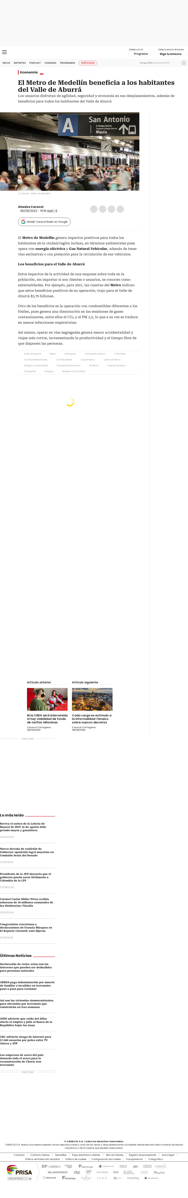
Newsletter (176, 63)
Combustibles (64, 359)
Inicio (6, 62)
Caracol (160, 1166)
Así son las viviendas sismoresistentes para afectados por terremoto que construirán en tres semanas (26, 1004)
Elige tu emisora (170, 54)
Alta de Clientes (114, 1155)
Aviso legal (168, 1155)
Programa (141, 54)
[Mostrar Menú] (4, 52)
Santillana (84, 1166)
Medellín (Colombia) (73, 371)
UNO (75, 1171)
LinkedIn (111, 209)
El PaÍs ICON (100, 1177)
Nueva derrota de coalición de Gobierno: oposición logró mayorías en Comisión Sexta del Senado (27, 852)
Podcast (35, 62)
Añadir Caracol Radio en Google (47, 222)
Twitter (102, 209)
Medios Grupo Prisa (19, 1178)
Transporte (30, 371)
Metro (53, 353)
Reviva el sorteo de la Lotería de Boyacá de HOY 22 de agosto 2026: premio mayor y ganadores (23, 827)
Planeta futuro (143, 1171)
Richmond (49, 1177)
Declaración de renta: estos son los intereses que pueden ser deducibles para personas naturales (26, 967)
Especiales (88, 62)
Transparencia (134, 1159)
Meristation (151, 1177)
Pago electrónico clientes (86, 1155)
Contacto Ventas (40, 1155)
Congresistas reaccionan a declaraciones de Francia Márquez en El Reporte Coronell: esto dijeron (26, 927)
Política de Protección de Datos (42, 1159)
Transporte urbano (94, 353)
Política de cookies (76, 1159)
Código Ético (155, 1159)
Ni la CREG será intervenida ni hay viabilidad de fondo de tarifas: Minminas (47, 718)
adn (147, 1166)
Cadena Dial (114, 1171)
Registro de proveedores (142, 1155)
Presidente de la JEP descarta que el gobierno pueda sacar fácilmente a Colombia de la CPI (25, 877)
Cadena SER (122, 1166)
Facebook (93, 209)
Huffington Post (56, 1171)
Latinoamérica (112, 359)
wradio (86, 1171)
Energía (49, 371)
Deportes (20, 62)
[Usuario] (183, 63)
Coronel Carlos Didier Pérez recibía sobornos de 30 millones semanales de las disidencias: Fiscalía (26, 902)
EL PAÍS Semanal (127, 1171)
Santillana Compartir (104, 1166)
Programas (67, 62)
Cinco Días (101, 1171)
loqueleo (133, 1177)
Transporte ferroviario (68, 365)
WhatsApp (120, 209)
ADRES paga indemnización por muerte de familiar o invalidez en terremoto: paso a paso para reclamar (27, 985)
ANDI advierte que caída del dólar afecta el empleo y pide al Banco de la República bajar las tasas (26, 1022)
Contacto (19, 1155)
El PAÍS (50, 1166)
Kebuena (158, 1171)
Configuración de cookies (106, 1159)
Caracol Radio (94, 52)
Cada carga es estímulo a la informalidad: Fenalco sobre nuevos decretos (91, 718)
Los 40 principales (67, 1166)
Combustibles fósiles (35, 359)
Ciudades (50, 62)
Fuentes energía (117, 365)
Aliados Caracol (31, 207)
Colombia (120, 353)
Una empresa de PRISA (19, 1169)
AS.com (135, 1166)
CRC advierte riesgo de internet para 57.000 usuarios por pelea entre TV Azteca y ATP (25, 1040)
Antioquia (70, 353)
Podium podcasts (85, 1177)
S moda (116, 1177)
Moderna (68, 1177)
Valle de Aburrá (32, 353)
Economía (29, 72)
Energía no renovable (36, 365)
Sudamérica (88, 359)
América (94, 365)
